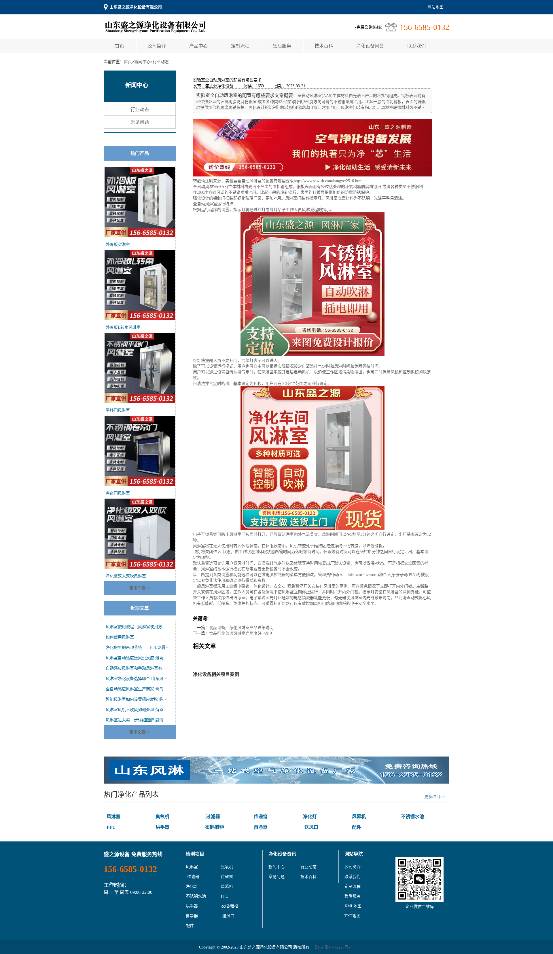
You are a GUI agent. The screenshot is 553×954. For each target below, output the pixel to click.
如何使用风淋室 (120, 637)
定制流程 (240, 45)
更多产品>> (139, 588)
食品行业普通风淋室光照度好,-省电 (240, 633)
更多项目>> (434, 797)
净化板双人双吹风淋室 (126, 576)
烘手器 (162, 827)
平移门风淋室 (118, 410)
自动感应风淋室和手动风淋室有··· (136, 668)
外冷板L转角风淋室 (123, 327)
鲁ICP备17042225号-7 (333, 947)
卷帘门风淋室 (118, 493)
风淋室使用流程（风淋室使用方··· (136, 627)
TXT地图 (352, 916)
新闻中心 (142, 62)
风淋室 (113, 816)
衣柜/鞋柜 (214, 827)
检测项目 (195, 854)
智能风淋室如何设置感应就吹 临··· (137, 699)
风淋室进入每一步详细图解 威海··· (137, 720)
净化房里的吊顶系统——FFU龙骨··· (138, 647)
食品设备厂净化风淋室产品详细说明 (241, 628)
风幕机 (359, 816)
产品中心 (198, 45)
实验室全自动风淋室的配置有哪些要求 (259, 181)
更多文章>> (139, 732)
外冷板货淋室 (118, 244)
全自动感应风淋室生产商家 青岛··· (137, 689)
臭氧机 (162, 816)
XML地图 (352, 906)
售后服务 (282, 45)
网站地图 (435, 7)
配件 (356, 827)
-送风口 (310, 827)
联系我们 (416, 45)
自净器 (261, 827)
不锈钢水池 (412, 816)
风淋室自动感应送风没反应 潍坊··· (137, 658)
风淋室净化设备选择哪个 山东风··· (137, 678)
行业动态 (161, 62)
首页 (119, 45)
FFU (111, 827)
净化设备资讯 (282, 854)
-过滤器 (212, 816)
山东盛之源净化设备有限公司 (135, 7)
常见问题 (139, 122)
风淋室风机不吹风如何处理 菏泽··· (137, 710)
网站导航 (353, 854)
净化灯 (310, 816)
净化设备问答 (370, 45)
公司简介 (156, 45)
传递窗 (261, 816)
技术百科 (324, 45)
